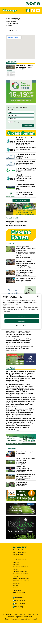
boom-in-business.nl (12, 619)
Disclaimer (16, 583)
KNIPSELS (10, 368)
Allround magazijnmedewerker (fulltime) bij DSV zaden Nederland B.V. (23, 177)
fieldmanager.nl (8, 614)
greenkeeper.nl (20, 614)
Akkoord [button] (21, 316)
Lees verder (6, 311)
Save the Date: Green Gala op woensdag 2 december (25, 279)
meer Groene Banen (21, 200)
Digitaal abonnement (20, 571)
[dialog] (21, 311)
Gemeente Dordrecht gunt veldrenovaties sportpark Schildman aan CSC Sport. (20, 347)
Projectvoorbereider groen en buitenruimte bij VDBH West (26, 169)
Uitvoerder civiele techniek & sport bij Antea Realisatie (25, 162)
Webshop (16, 564)
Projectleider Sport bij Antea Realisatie (25, 155)
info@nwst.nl (19, 598)
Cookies (15, 588)
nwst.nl (34, 619)
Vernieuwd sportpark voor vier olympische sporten (24, 66)
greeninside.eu (25, 619)
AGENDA (10, 243)
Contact (15, 569)
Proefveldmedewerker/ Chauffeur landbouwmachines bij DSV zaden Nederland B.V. (25, 140)
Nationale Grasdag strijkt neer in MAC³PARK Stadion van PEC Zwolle (24, 272)
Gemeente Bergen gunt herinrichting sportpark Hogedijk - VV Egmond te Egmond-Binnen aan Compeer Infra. (18, 340)
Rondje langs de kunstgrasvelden (21, 483)
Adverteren (17, 590)
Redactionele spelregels (21, 578)
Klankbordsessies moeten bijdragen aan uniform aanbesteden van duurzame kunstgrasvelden (25, 262)
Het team (16, 576)
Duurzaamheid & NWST (21, 567)
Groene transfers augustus (25, 452)
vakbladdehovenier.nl (25, 617)
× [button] (37, 296)
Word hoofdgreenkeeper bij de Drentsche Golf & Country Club (25, 186)
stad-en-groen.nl (32, 614)
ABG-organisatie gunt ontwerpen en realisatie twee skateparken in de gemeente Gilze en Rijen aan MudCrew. (19, 332)
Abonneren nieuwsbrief (20, 574)
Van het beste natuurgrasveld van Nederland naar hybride (24, 468)
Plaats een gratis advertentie (16, 225)
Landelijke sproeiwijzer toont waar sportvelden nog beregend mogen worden (25, 476)
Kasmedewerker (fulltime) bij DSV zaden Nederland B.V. (25, 148)
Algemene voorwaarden (21, 581)
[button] (21, 325)
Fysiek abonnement (19, 560)
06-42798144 (20, 604)
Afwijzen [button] (21, 321)
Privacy (15, 585)
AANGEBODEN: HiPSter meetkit (16, 221)
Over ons (16, 562)
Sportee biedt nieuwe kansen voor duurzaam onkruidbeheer (26, 460)
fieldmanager (19, 607)
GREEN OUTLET (13, 217)
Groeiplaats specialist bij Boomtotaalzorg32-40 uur (24, 193)
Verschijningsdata (19, 592)
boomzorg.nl (12, 617)
